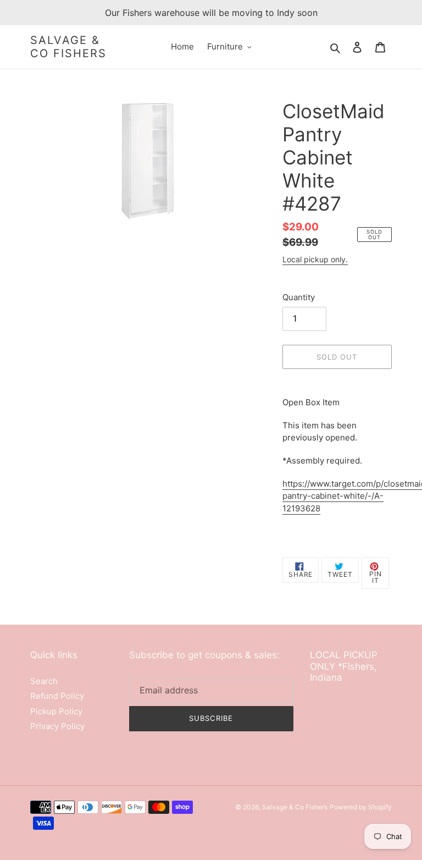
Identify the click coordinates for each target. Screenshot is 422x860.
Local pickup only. (315, 259)
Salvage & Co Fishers (68, 47)
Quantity (298, 297)
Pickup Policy (56, 711)
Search (44, 681)
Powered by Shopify (361, 807)
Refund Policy (57, 696)
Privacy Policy (57, 726)
